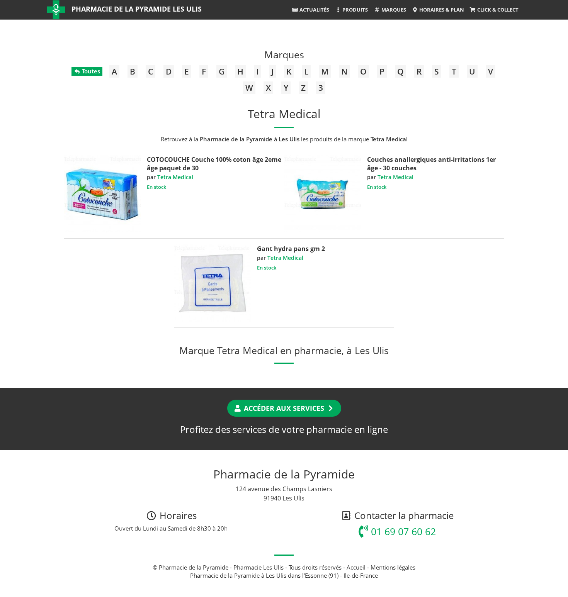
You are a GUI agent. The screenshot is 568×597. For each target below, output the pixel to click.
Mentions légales (393, 567)
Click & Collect (497, 9)
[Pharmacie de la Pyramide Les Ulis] (56, 9)
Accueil (356, 567)
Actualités (313, 9)
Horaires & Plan (441, 9)
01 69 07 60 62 (402, 531)
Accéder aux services (284, 408)
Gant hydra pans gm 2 (291, 248)
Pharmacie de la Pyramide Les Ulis (136, 9)
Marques (393, 9)
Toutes (90, 71)
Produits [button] (354, 9)
